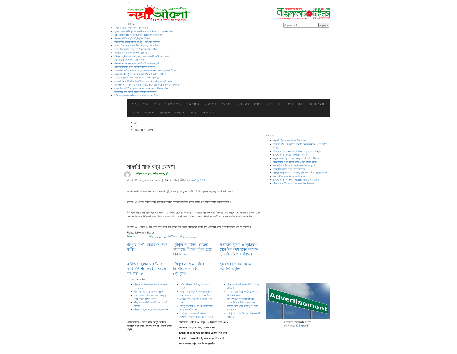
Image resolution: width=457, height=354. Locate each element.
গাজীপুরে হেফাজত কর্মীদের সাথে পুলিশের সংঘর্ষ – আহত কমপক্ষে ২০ (146, 268)
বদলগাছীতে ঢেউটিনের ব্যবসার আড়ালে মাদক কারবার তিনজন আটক (141, 88)
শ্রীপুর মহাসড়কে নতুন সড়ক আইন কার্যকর (151, 309)
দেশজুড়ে (179, 112)
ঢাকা (135, 126)
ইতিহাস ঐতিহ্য (210, 103)
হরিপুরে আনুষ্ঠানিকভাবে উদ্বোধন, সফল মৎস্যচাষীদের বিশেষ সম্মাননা (141, 56)
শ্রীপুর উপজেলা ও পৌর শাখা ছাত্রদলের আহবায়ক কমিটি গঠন (196, 307)
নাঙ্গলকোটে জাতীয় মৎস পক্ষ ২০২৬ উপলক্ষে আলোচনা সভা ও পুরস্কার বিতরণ (145, 70)
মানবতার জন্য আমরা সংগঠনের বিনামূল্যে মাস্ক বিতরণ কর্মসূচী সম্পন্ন (150, 296)
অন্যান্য (148, 112)
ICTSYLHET (303, 325)
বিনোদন (301, 103)
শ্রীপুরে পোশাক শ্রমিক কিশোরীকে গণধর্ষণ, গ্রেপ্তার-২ (189, 268)
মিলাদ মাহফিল (164, 112)
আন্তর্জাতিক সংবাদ (173, 103)
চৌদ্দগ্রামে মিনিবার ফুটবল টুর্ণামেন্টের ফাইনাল (132, 38)
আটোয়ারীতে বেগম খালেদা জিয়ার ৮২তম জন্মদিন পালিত (136, 45)
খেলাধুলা (257, 103)
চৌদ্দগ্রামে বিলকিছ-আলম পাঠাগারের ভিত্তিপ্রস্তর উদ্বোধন (138, 34)
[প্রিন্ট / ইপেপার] (187, 180)
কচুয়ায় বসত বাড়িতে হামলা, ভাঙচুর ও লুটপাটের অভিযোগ (137, 42)
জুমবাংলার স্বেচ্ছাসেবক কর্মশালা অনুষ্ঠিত (235, 265)
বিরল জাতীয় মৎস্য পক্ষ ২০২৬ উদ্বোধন (130, 59)
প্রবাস (290, 103)
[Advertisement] (192, 148)
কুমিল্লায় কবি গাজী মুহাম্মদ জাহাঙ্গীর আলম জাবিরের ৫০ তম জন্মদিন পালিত (144, 31)
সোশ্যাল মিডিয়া (208, 112)
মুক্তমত (193, 112)
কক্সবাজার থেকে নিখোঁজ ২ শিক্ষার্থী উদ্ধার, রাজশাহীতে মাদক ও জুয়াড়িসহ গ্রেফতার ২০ (149, 84)
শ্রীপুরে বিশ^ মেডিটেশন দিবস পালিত (147, 246)
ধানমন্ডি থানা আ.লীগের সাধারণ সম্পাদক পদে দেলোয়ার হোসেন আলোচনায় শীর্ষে (196, 293)
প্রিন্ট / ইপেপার (201, 180)
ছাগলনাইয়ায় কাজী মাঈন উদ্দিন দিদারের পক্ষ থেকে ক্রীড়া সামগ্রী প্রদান (143, 81)
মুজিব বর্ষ (135, 112)
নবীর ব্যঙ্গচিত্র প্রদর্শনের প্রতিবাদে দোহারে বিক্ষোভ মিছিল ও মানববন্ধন (241, 300)
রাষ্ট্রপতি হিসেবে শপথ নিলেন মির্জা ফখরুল (131, 27)
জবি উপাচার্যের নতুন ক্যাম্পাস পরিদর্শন (149, 291)
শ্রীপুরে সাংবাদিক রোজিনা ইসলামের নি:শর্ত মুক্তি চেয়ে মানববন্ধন (192, 249)
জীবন (280, 103)
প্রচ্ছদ (135, 103)
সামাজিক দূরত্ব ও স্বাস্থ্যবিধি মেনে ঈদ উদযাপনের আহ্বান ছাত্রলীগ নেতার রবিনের (239, 249)
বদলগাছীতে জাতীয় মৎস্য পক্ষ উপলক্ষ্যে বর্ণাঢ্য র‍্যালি (135, 49)
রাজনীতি (156, 103)
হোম (135, 122)
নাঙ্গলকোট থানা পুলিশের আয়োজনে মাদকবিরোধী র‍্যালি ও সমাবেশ (140, 74)
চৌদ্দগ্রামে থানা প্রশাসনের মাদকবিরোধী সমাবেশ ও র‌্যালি (137, 63)
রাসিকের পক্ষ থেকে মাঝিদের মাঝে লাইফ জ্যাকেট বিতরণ (136, 95)
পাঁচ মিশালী (226, 103)
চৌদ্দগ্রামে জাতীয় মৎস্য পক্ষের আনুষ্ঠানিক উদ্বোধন (134, 67)
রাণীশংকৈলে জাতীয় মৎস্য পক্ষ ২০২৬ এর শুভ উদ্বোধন (136, 77)
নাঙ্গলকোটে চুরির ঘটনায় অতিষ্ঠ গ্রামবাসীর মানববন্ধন (135, 92)
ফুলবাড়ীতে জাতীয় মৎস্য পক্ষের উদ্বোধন (130, 52)
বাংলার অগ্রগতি (192, 103)
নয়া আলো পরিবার (317, 103)
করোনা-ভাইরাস (242, 103)
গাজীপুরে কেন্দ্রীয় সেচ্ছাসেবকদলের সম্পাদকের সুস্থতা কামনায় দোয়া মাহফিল (196, 314)
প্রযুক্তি (269, 103)
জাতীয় (145, 103)
